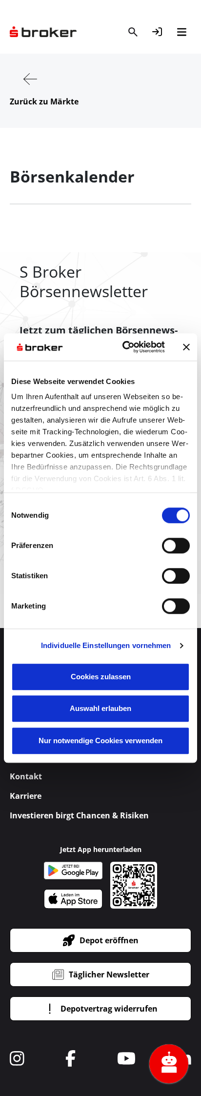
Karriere (25, 796)
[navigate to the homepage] (43, 32)
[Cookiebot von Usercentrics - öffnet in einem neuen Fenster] (124, 347)
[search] (132, 31)
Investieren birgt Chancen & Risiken (79, 815)
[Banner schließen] (186, 347)
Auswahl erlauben (100, 708)
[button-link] (157, 31)
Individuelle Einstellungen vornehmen (106, 645)
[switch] (176, 545)
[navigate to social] (17, 1058)
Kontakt (26, 776)
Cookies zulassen (101, 676)
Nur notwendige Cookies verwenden (100, 740)
